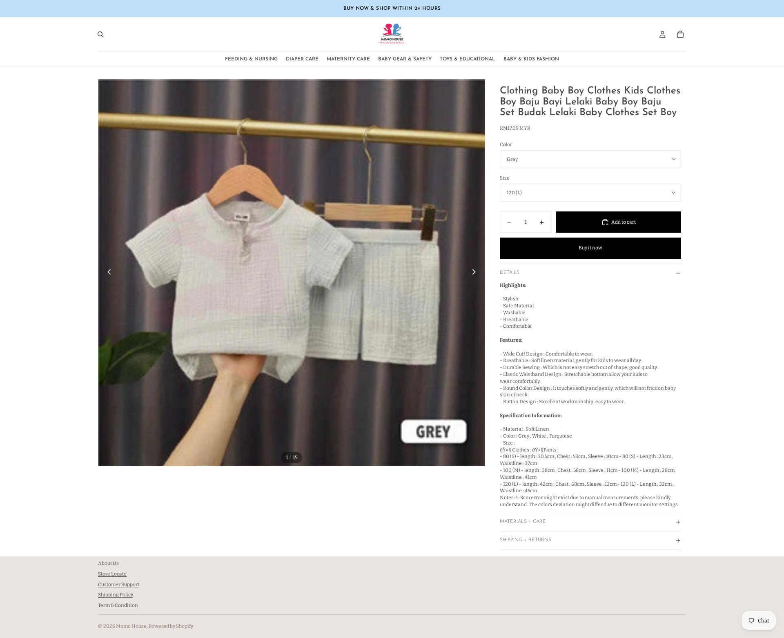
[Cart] (680, 34)
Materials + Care (523, 521)
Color (506, 144)
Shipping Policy (115, 595)
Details (509, 272)
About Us (108, 563)
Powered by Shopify (171, 626)
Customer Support (118, 584)
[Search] (100, 34)
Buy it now (590, 248)
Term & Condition (118, 605)
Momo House (131, 626)
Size (505, 178)
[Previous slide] (107, 273)
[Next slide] (476, 273)
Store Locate (112, 574)
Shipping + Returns (525, 540)
